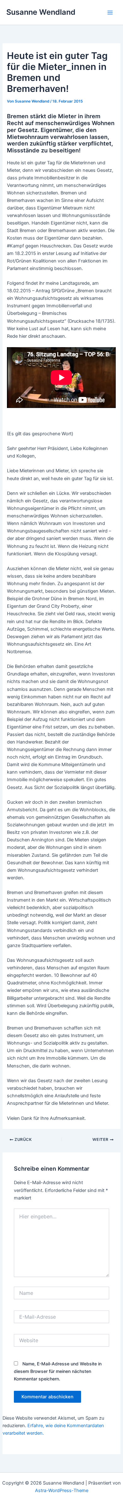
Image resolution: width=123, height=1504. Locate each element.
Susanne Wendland (40, 12)
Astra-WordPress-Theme (61, 1490)
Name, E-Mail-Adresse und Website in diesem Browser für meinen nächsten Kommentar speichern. (58, 1371)
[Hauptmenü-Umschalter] (110, 12)
